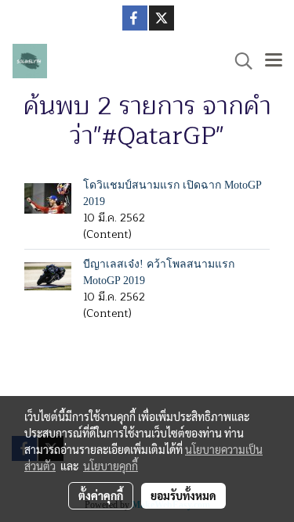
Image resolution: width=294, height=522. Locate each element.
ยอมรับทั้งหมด (183, 495)
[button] (238, 61)
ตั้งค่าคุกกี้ (100, 495)
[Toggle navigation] (273, 61)
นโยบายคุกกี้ (110, 466)
